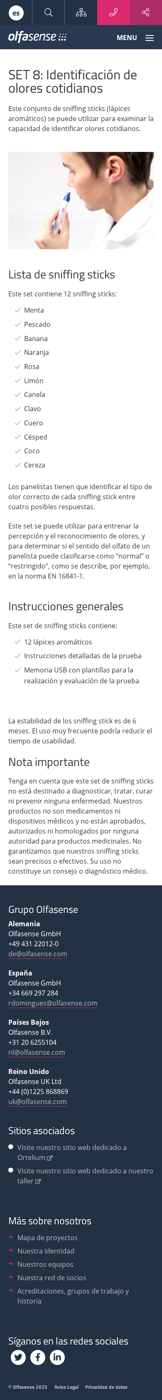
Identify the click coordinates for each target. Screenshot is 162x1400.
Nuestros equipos (45, 1264)
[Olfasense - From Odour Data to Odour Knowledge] (37, 38)
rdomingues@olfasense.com (53, 1003)
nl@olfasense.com (36, 1052)
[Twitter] (18, 1357)
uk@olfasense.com (37, 1101)
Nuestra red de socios (51, 1277)
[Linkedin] (57, 1357)
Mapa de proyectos (47, 1237)
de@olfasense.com (37, 953)
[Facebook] (37, 1357)
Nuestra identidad (45, 1251)
